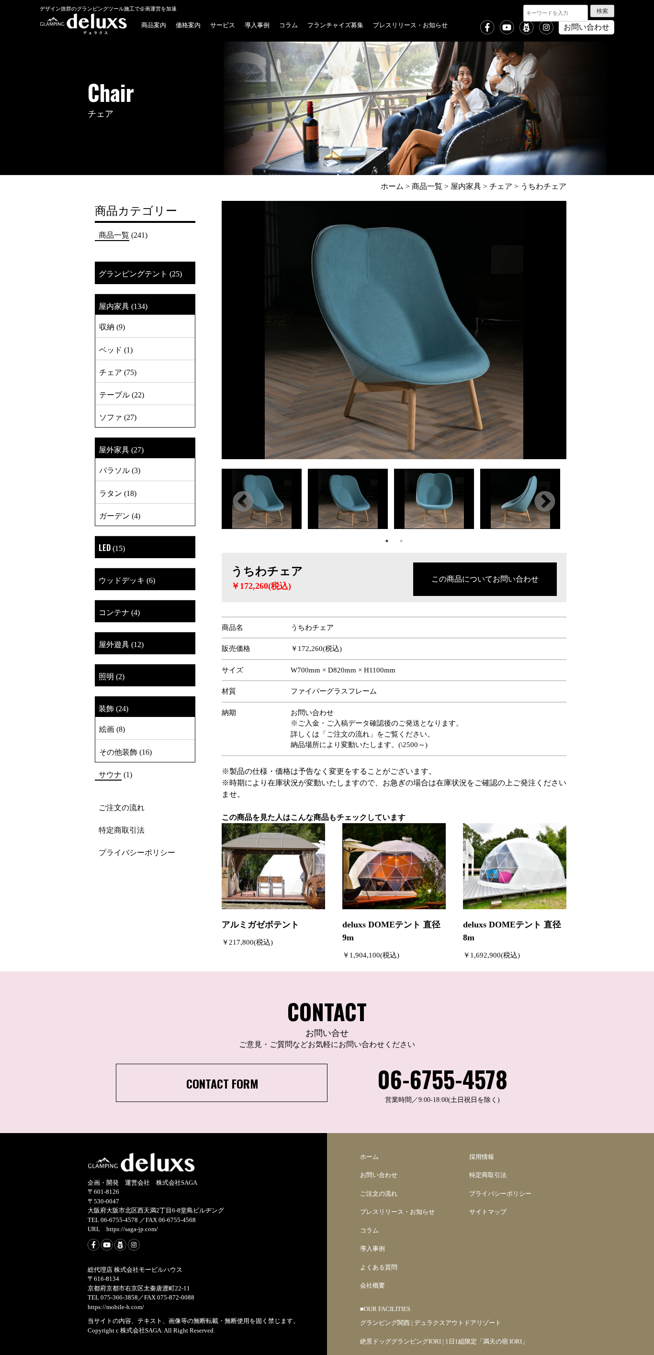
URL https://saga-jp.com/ (123, 1229)
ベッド (110, 349)
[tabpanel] (265, 501)
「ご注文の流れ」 (348, 734)
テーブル (114, 394)
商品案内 (153, 24)
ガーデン (114, 515)
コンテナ (114, 611)
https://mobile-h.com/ (116, 1307)
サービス (222, 24)
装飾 (106, 708)
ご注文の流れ (122, 807)
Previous (243, 502)
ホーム (369, 1156)
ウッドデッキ (122, 579)
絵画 (106, 728)
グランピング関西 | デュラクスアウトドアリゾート (430, 1322)
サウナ (110, 774)
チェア (110, 371)
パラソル (114, 469)
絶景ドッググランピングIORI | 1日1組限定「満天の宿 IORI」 (444, 1341)
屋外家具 (114, 449)
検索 (602, 11)
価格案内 (188, 24)
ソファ (110, 416)
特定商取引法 (122, 829)
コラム (288, 24)
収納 (106, 326)
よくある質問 (378, 1267)
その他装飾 (118, 751)
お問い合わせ (586, 27)
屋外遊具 (114, 644)
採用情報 (481, 1156)
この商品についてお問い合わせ (485, 579)
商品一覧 (114, 234)
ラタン (110, 492)
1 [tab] (387, 541)
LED (105, 547)
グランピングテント (133, 273)
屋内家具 (114, 305)
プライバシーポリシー (137, 852)
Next (545, 502)
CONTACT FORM (222, 1083)
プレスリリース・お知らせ (410, 24)
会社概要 (372, 1285)
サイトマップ (488, 1211)
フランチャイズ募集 (335, 24)
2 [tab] (401, 541)
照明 (106, 676)
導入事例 (257, 24)
